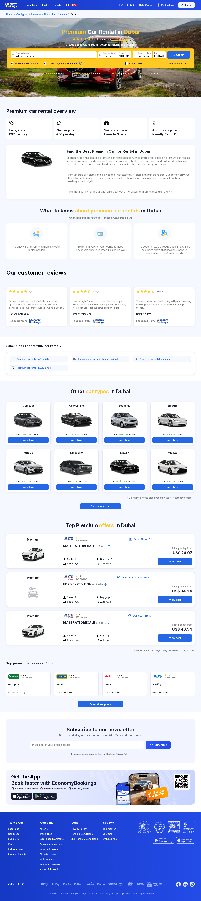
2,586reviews (119, 39)
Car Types (13, 834)
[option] (37, 306)
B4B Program (47, 859)
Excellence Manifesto (52, 839)
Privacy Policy (123, 754)
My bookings (109, 839)
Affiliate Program (49, 854)
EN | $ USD (127, 5)
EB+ (71, 5)
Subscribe (161, 745)
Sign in (188, 5)
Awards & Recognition (52, 844)
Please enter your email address (51, 745)
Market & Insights (49, 869)
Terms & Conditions (82, 834)
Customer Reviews (50, 864)
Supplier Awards (17, 854)
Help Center (146, 5)
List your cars (15, 849)
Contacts (107, 834)
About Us (45, 829)
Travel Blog (30, 5)
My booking (167, 5)
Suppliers (13, 839)
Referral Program (49, 849)
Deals (58, 5)
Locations (13, 829)
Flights (46, 5)
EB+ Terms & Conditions (84, 839)
